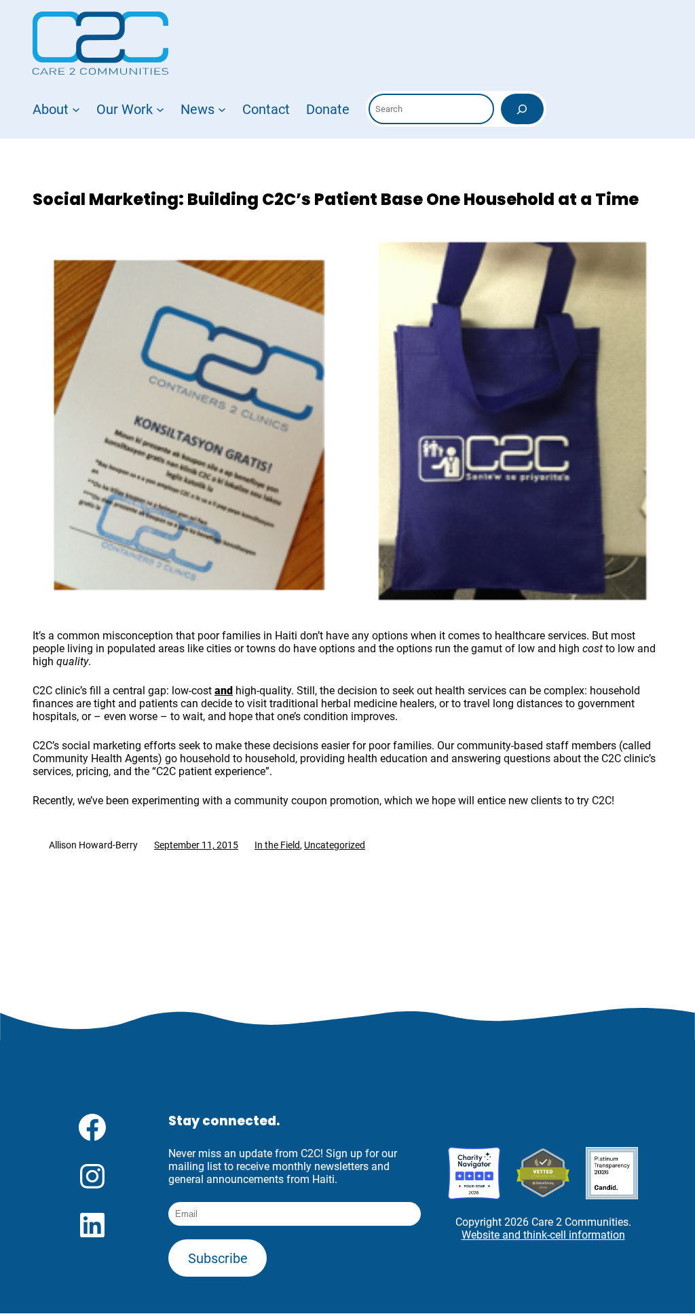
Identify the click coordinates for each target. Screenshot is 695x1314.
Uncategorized (334, 845)
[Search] (522, 109)
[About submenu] (76, 109)
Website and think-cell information (543, 1234)
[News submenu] (222, 109)
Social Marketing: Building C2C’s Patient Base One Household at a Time (336, 199)
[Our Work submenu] (160, 109)
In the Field (277, 845)
